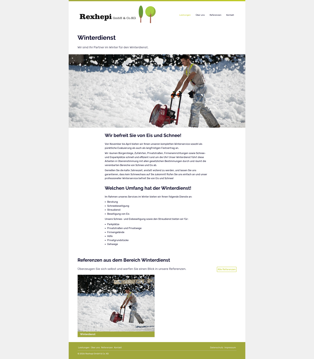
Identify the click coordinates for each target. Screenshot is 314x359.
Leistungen (185, 15)
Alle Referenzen (227, 269)
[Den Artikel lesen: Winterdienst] (116, 303)
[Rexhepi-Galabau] (122, 15)
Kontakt (230, 15)
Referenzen (215, 15)
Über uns (200, 15)
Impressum (230, 347)
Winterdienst (87, 334)
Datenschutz (216, 347)
